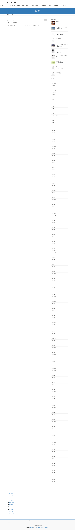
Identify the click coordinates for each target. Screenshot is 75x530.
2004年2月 (54, 428)
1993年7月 (54, 479)
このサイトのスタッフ (13, 495)
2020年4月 (54, 183)
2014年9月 (54, 278)
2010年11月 (54, 347)
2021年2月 (54, 176)
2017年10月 (54, 215)
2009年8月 (54, 359)
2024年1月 (54, 155)
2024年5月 (54, 151)
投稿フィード (11, 511)
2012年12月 (54, 319)
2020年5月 (54, 181)
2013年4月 (54, 312)
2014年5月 (54, 287)
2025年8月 (54, 137)
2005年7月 (54, 412)
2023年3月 (54, 162)
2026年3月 (54, 134)
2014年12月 (54, 273)
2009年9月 (54, 356)
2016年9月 (54, 236)
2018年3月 (54, 204)
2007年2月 (54, 386)
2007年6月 (54, 384)
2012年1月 (54, 336)
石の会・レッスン (55, 115)
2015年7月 (54, 259)
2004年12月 (54, 421)
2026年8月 (54, 130)
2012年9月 (54, 326)
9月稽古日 (57, 21)
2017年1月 (54, 229)
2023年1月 (54, 164)
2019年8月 (54, 192)
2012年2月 (54, 333)
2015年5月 (54, 264)
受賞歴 (53, 99)
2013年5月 (54, 310)
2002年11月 (54, 442)
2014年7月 (54, 282)
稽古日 (53, 120)
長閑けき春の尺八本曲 (59, 61)
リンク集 (11, 493)
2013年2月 (54, 315)
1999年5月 (54, 458)
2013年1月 (54, 317)
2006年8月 (54, 393)
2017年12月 (54, 211)
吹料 (52, 101)
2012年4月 (54, 331)
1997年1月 (54, 470)
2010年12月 (54, 345)
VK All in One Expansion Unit (44, 527)
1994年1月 (54, 477)
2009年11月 (54, 354)
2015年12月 (54, 250)
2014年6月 (54, 285)
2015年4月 (54, 266)
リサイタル (54, 92)
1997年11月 (54, 467)
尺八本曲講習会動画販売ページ (18, 520)
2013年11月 (54, 299)
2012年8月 (54, 329)
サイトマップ (11, 504)
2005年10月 (54, 410)
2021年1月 (54, 178)
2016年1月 (54, 248)
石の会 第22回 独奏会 (60, 66)
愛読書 (53, 106)
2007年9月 (54, 382)
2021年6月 (54, 174)
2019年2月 (54, 197)
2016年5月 (54, 241)
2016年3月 (54, 245)
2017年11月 (54, 213)
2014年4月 (54, 289)
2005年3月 (54, 414)
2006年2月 (54, 403)
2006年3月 (54, 400)
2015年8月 (54, 257)
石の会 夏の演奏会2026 (60, 32)
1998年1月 (54, 465)
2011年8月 (53, 340)
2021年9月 (54, 171)
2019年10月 (54, 190)
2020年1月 (54, 185)
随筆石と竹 (27, 520)
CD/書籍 (53, 80)
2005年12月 (54, 407)
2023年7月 (54, 160)
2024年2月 (54, 153)
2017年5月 (54, 222)
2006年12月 (54, 389)
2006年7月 (54, 396)
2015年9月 (54, 255)
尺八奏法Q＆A (32, 520)
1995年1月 (54, 474)
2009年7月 (54, 361)
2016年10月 (54, 234)
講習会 (53, 122)
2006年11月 (54, 391)
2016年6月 (54, 238)
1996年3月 (54, 472)
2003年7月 (54, 435)
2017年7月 (54, 220)
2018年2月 (54, 206)
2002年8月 (54, 444)
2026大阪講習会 (58, 38)
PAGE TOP (72, 513)
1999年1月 (54, 463)
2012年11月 (54, 322)
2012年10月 (54, 324)
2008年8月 (54, 373)
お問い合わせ (11, 502)
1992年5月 (54, 484)
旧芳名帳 (11, 500)
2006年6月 (54, 398)
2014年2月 (54, 294)
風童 (52, 124)
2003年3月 (54, 437)
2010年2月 (54, 352)
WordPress (31, 527)
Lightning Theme (37, 527)
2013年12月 (54, 296)
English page (10, 522)
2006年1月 (54, 405)
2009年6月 (54, 363)
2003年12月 (54, 430)
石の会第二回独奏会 (12, 22)
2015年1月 (54, 271)
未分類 (53, 108)
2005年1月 (54, 419)
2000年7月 (54, 456)
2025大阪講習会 (58, 72)
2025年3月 (54, 141)
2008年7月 (54, 375)
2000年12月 (54, 451)
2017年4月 (54, 225)
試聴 (51, 520)
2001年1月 (54, 449)
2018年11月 (54, 199)
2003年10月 (54, 433)
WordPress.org (12, 515)
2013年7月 (54, 308)
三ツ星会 (53, 94)
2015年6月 (54, 262)
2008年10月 (54, 370)
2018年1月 (54, 208)
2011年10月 (54, 338)
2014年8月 (54, 280)
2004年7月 (54, 426)
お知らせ (53, 87)
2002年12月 (54, 440)
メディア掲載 (54, 90)
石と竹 (53, 113)
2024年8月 (54, 148)
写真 (52, 97)
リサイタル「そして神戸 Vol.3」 (61, 27)
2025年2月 (54, 144)
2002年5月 (54, 447)
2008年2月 (54, 377)
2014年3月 (54, 292)
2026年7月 (54, 132)
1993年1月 (54, 481)
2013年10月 (54, 301)
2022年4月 (54, 167)
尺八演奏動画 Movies (57, 520)
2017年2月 (54, 227)
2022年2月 (54, 169)
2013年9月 (54, 303)
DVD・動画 (54, 83)
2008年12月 (54, 368)
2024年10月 (54, 146)
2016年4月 (54, 243)
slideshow (53, 85)
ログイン (11, 509)
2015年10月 (54, 252)
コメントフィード (12, 513)
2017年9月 (54, 218)
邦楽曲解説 (65, 520)
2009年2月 (54, 366)
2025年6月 (54, 139)
